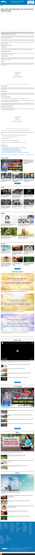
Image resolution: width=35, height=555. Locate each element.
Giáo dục (24, 523)
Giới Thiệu (6, 2)
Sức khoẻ (30, 534)
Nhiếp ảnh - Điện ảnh (18, 528)
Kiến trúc (17, 526)
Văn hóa (11, 523)
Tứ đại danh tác (12, 529)
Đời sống (25, 254)
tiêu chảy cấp (22, 154)
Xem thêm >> (32, 187)
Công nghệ (7, 537)
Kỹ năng (30, 530)
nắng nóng (5, 154)
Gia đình (30, 525)
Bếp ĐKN (30, 526)
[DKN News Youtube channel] (29, 3)
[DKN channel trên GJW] (32, 1)
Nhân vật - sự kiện (3, 362)
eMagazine (17, 432)
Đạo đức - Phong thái (14, 208)
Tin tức (7, 540)
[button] (33, 183)
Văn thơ (17, 530)
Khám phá (30, 529)
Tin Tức (2, 408)
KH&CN (7, 536)
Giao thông (1, 529)
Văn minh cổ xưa (18, 529)
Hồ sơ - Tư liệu (5, 526)
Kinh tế (1, 208)
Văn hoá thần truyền (14, 255)
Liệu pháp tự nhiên (2, 542)
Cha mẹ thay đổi (24, 529)
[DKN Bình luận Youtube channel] (30, 3)
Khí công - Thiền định (2, 540)
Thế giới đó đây (6, 528)
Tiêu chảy (18, 154)
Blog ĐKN (30, 531)
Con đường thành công (25, 528)
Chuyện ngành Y (2, 539)
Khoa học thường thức (9, 539)
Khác (8, 462)
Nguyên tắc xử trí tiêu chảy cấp (12, 154)
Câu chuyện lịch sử (10, 507)
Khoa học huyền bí (8, 538)
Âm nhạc (17, 524)
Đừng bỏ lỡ (17, 473)
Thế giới (2, 253)
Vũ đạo (17, 531)
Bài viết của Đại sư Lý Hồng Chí (17, 271)
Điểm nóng (2, 197)
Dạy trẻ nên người (25, 530)
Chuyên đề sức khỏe (2, 538)
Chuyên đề (11, 530)
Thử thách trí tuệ (25, 524)
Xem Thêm (17, 183)
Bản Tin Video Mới (18, 386)
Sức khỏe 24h (1, 543)
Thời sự (13, 198)
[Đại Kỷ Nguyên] (4, 1)
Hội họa (17, 525)
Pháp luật (1, 528)
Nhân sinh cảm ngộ (12, 525)
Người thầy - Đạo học (25, 526)
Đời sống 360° (31, 524)
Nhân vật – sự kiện (17, 340)
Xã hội (0, 526)
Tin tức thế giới (6, 524)
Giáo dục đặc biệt (25, 525)
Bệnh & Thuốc (1, 537)
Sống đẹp (30, 528)
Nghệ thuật (11, 531)
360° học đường (24, 531)
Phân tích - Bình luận (6, 525)
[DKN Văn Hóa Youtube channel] (32, 3)
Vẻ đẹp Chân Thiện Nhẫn (4, 453)
